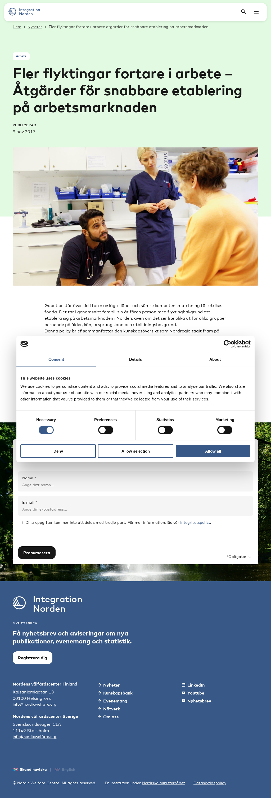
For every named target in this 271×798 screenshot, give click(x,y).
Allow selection (135, 451)
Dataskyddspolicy (209, 783)
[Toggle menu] (256, 11)
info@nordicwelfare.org (35, 704)
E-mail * (29, 502)
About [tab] (215, 359)
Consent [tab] (56, 359)
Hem (17, 26)
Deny (58, 451)
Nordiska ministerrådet (163, 783)
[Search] (243, 11)
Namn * (29, 478)
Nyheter (35, 26)
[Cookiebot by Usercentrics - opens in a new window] (227, 344)
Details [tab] (135, 359)
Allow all (213, 451)
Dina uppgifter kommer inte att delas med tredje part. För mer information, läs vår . (118, 522)
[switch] (105, 430)
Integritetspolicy (195, 522)
